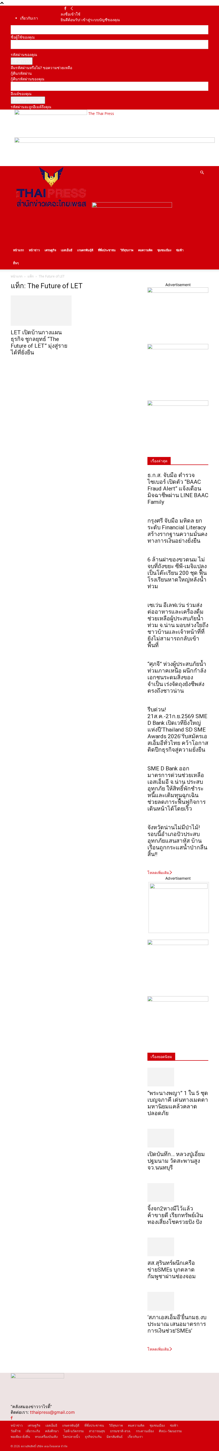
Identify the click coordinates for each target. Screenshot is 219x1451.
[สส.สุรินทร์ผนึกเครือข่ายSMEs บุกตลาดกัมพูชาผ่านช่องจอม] (177, 1247)
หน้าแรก (18, 250)
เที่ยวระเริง (33, 1431)
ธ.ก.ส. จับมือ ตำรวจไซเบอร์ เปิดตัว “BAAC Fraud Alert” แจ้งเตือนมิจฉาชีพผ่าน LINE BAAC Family (177, 488)
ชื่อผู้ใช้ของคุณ (23, 37)
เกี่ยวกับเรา (29, 18)
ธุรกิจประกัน (93, 1436)
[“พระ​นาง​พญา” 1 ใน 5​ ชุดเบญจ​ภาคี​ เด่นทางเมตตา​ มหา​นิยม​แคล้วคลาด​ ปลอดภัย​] (177, 1077)
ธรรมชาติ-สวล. (120, 1431)
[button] (201, 172)
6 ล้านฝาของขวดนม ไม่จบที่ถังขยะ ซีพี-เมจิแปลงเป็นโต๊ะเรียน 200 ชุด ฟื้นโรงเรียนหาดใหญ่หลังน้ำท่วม (177, 573)
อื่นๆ (16, 263)
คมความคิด (145, 250)
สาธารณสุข (97, 1431)
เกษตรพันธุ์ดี (85, 250)
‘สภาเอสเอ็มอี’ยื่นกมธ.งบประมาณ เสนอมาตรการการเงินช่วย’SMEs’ (176, 1324)
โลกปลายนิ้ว (71, 1436)
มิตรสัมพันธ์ (115, 1436)
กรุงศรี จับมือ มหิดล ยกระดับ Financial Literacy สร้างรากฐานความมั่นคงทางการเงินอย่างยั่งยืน (177, 531)
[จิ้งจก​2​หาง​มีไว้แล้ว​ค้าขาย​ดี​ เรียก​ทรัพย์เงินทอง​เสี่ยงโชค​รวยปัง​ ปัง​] (177, 1192)
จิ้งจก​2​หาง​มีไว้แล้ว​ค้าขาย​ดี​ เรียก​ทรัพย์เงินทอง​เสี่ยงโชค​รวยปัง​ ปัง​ (175, 1215)
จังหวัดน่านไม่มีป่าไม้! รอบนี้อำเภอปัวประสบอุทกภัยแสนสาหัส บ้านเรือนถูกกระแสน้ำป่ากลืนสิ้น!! (177, 840)
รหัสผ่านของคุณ (24, 54)
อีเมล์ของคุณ (21, 93)
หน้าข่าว (34, 250)
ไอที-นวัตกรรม (74, 1431)
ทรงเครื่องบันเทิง (46, 1436)
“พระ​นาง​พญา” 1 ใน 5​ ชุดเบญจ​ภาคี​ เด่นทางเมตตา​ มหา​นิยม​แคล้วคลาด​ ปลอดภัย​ (177, 1103)
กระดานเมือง (145, 1431)
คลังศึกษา (52, 1431)
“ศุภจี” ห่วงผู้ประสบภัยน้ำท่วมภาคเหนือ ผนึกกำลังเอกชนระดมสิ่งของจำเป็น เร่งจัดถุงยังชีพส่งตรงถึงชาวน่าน (176, 677)
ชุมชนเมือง (164, 250)
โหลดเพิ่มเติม (158, 872)
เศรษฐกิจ (50, 250)
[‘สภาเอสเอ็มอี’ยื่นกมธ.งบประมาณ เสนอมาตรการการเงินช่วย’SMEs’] (177, 1301)
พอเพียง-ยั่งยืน (20, 1436)
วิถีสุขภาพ (126, 250)
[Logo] (51, 206)
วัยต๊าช (16, 1431)
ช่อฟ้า (179, 250)
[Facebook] (65, 8)
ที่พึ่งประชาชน (107, 250)
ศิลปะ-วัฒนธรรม (170, 1431)
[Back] (72, 8)
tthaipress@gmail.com (52, 1412)
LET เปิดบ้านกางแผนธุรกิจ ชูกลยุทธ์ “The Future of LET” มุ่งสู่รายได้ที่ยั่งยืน (39, 342)
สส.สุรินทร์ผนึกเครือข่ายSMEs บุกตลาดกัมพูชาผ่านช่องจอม (171, 1270)
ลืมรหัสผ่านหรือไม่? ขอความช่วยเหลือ (41, 67)
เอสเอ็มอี (66, 250)
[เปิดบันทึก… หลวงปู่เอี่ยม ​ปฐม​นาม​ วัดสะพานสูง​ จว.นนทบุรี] (177, 1138)
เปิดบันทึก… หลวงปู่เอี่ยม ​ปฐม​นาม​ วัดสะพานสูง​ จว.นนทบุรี (176, 1161)
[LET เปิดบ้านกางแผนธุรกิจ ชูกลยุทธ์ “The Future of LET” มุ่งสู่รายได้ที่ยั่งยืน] (41, 310)
